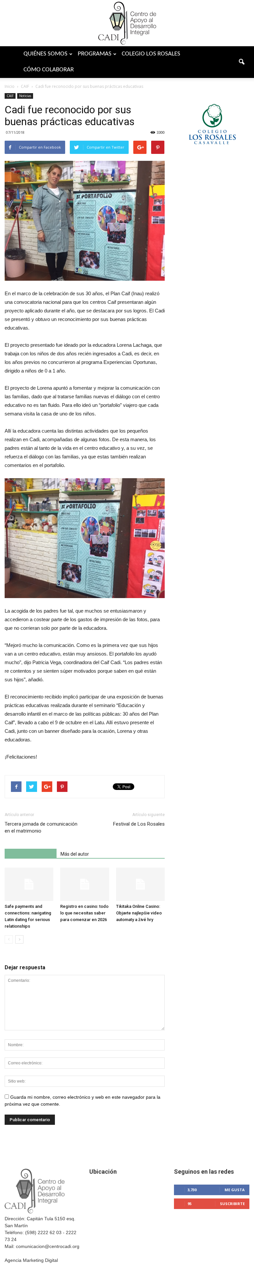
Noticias (25, 95)
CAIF (10, 95)
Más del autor (75, 854)
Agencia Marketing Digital (31, 1260)
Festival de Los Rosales (139, 824)
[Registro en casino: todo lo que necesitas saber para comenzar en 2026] (84, 884)
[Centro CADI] (127, 23)
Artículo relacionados (31, 854)
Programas (94, 54)
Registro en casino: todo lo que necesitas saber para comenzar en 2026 (84, 913)
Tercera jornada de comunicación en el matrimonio (41, 827)
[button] (241, 62)
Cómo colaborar (48, 70)
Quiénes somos (45, 54)
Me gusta (235, 1189)
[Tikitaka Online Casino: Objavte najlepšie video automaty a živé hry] (140, 884)
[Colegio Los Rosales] (211, 154)
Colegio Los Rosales (151, 54)
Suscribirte (232, 1203)
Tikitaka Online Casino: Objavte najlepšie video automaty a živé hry (139, 913)
